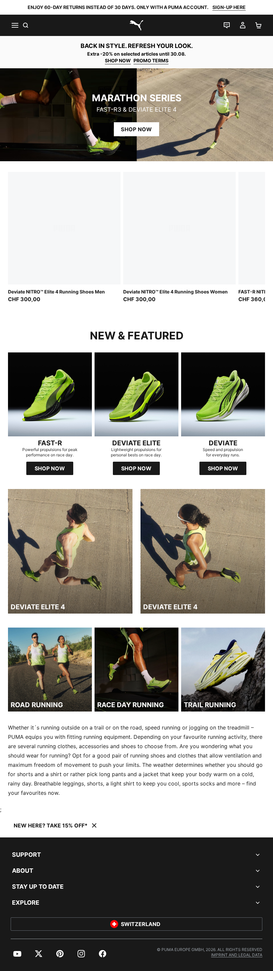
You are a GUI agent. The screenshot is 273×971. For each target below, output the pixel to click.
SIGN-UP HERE (229, 7)
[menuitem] (17, 953)
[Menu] (14, 25)
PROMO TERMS (151, 60)
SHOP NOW (118, 60)
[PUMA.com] (136, 25)
